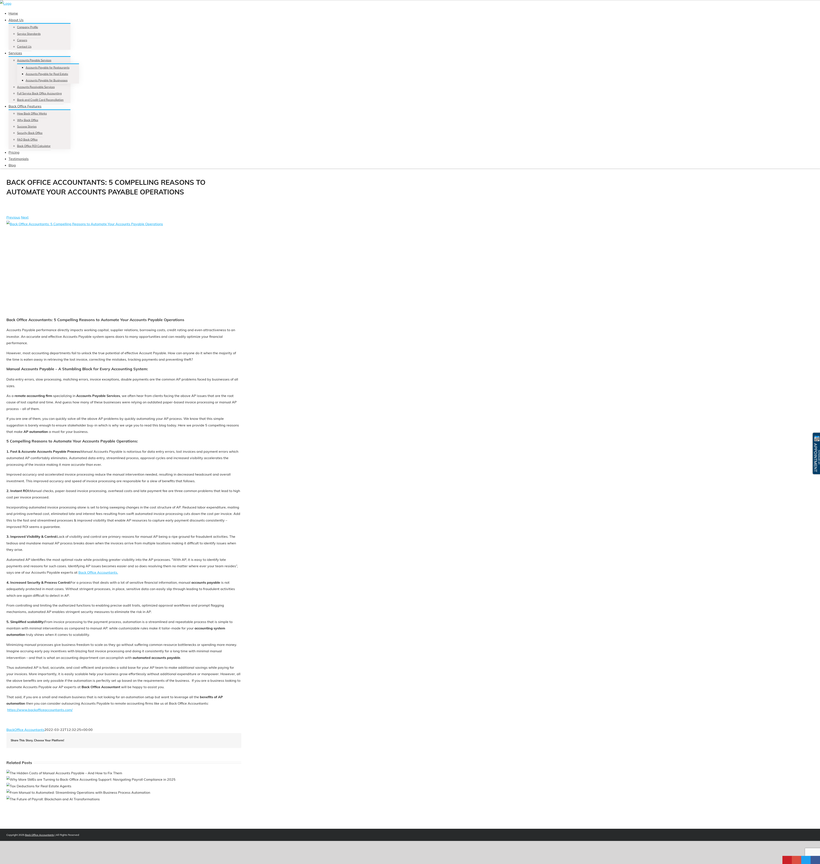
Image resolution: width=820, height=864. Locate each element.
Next (25, 217)
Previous (13, 217)
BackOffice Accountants (25, 729)
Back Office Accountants (39, 834)
